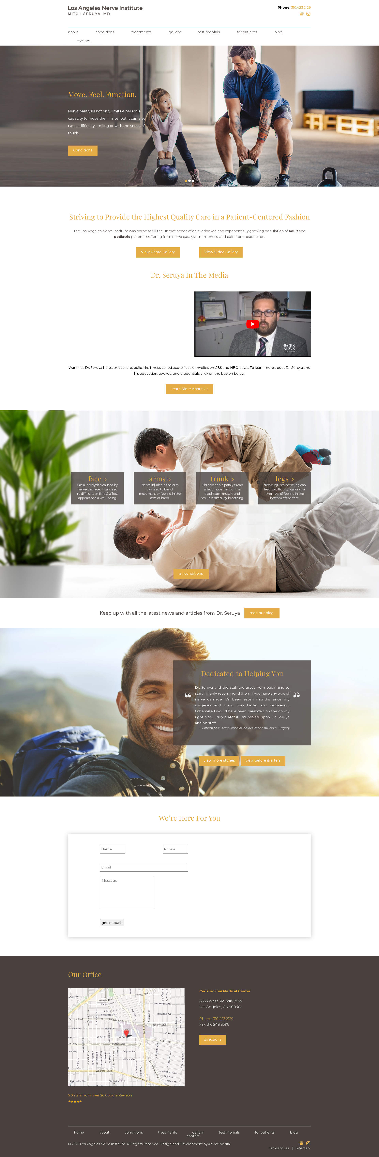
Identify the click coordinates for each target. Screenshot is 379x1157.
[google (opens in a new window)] (302, 13)
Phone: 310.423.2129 (216, 1019)
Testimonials (209, 32)
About (73, 32)
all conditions (191, 573)
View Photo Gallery (158, 252)
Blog (278, 32)
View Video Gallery (221, 252)
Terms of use (279, 1148)
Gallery (175, 32)
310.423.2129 (301, 7)
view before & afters (263, 760)
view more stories (219, 760)
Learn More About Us (189, 389)
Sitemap (303, 1148)
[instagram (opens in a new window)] (308, 13)
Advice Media (219, 1144)
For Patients (247, 32)
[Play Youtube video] (252, 324)
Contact (83, 41)
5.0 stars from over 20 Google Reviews (100, 1095)
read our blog (262, 613)
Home (79, 1132)
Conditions (105, 32)
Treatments (141, 32)
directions (212, 1039)
